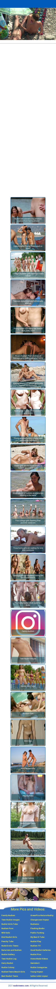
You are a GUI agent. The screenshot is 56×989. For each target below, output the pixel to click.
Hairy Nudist (7, 963)
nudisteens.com (21, 986)
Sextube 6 (34, 963)
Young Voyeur (36, 972)
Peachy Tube (7, 941)
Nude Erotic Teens (9, 946)
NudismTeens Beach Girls (13, 972)
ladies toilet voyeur (39, 976)
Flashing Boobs (37, 928)
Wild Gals (5, 933)
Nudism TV (35, 946)
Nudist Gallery (8, 954)
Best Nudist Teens (9, 976)
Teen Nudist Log (8, 959)
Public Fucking (37, 933)
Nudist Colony (7, 967)
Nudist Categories (38, 967)
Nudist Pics (35, 954)
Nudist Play (35, 941)
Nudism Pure (7, 928)
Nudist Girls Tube (9, 924)
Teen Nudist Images (10, 920)
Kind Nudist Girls (9, 937)
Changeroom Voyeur (39, 920)
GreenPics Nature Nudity (41, 915)
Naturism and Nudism (11, 950)
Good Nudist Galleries (40, 950)
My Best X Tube (37, 937)
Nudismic (34, 924)
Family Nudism (8, 915)
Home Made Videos (39, 959)
